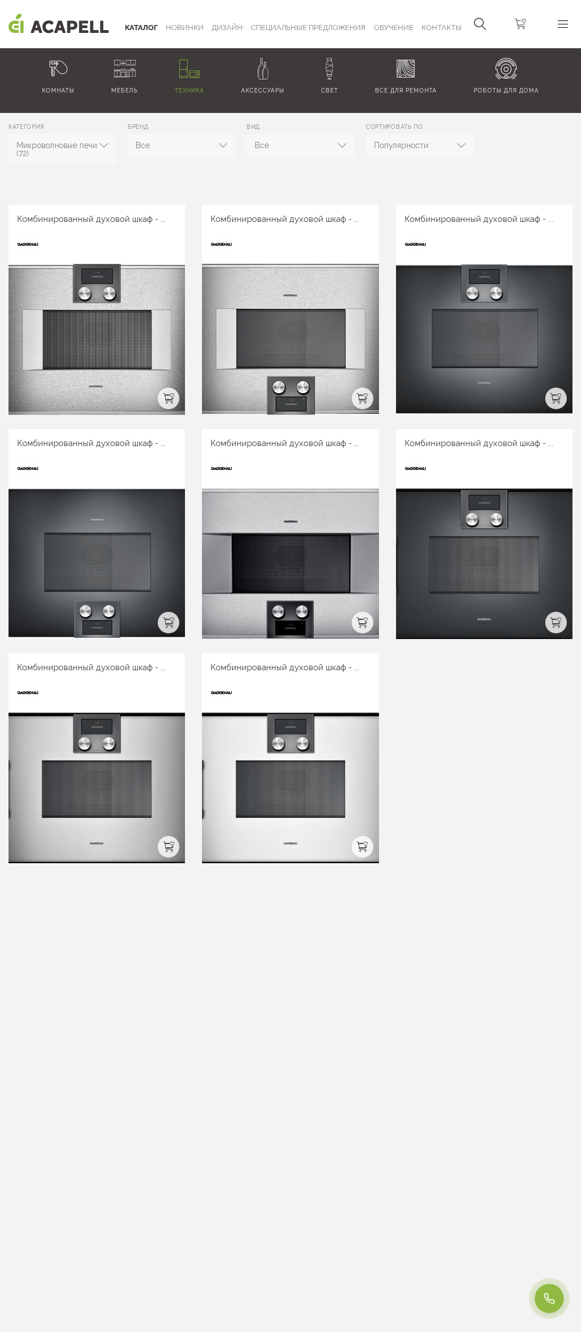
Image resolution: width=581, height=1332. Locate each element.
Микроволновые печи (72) (56, 149)
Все (143, 145)
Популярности (401, 145)
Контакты (442, 27)
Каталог (141, 27)
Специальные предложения (308, 27)
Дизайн (227, 27)
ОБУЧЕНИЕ (394, 27)
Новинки (185, 27)
